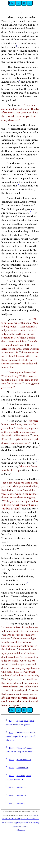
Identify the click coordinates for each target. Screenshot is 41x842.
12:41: (11, 803)
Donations (25, 826)
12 (24, 3)
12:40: (11, 795)
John (11, 3)
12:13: (11, 747)
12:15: (11, 767)
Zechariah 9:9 (22, 767)
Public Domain (20, 830)
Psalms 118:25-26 (24, 759)
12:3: (11, 720)
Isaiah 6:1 (21, 803)
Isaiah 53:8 (18, 779)
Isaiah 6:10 (21, 795)
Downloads (24, 822)
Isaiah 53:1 (21, 787)
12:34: (11, 775)
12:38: (11, 787)
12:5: (11, 732)
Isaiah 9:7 (21, 775)
